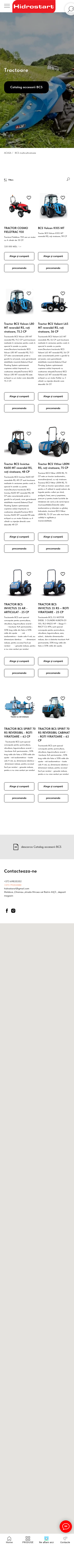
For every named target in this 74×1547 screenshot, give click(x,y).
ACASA (7, 1332)
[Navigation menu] (7, 6)
